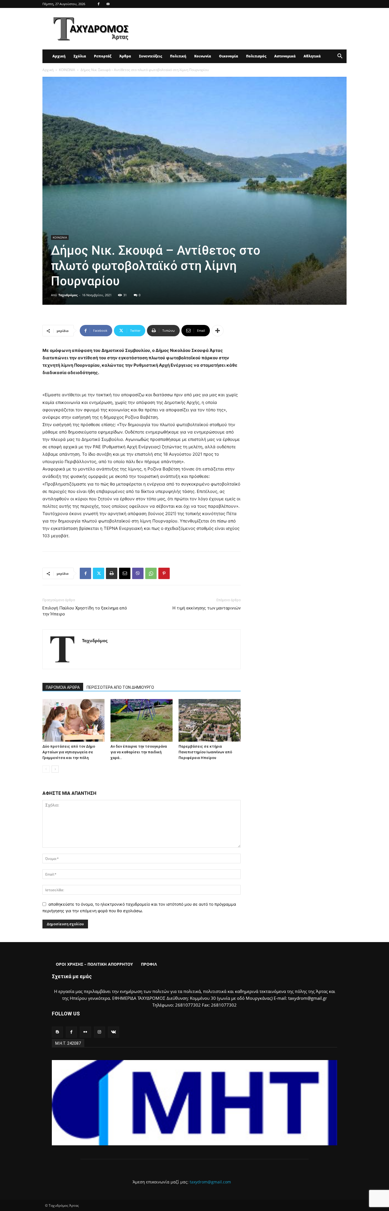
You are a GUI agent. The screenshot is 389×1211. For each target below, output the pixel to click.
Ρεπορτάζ (102, 56)
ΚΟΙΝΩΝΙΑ (67, 69)
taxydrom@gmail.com (210, 1182)
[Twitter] (98, 573)
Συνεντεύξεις (150, 56)
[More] (218, 330)
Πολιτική (178, 56)
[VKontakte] (113, 1032)
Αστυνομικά (285, 56)
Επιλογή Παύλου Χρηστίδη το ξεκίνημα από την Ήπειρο (84, 611)
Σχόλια (79, 56)
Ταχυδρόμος (67, 295)
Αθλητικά (312, 56)
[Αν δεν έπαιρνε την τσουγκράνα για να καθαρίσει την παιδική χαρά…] (141, 720)
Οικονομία (228, 56)
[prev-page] (46, 769)
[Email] (124, 573)
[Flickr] (85, 1032)
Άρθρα (125, 56)
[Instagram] (99, 1032)
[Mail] (108, 4)
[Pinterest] (164, 573)
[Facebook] (98, 4)
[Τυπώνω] (111, 573)
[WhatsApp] (151, 573)
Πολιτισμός (256, 56)
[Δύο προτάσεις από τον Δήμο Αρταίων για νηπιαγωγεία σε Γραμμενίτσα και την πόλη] (73, 720)
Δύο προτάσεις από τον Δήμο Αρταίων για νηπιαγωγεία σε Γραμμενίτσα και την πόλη (68, 752)
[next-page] (55, 769)
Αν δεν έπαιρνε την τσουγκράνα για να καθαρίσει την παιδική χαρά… (138, 752)
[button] (340, 56)
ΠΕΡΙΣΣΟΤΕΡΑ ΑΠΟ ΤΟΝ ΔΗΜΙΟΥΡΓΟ (120, 687)
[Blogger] (57, 1032)
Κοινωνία (202, 56)
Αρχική (58, 56)
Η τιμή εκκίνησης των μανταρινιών (207, 608)
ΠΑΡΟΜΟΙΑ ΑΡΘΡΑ (63, 687)
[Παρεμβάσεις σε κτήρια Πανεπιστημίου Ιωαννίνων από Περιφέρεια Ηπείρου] (210, 720)
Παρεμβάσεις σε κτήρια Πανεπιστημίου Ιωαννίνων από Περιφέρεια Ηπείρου (205, 752)
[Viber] (138, 573)
